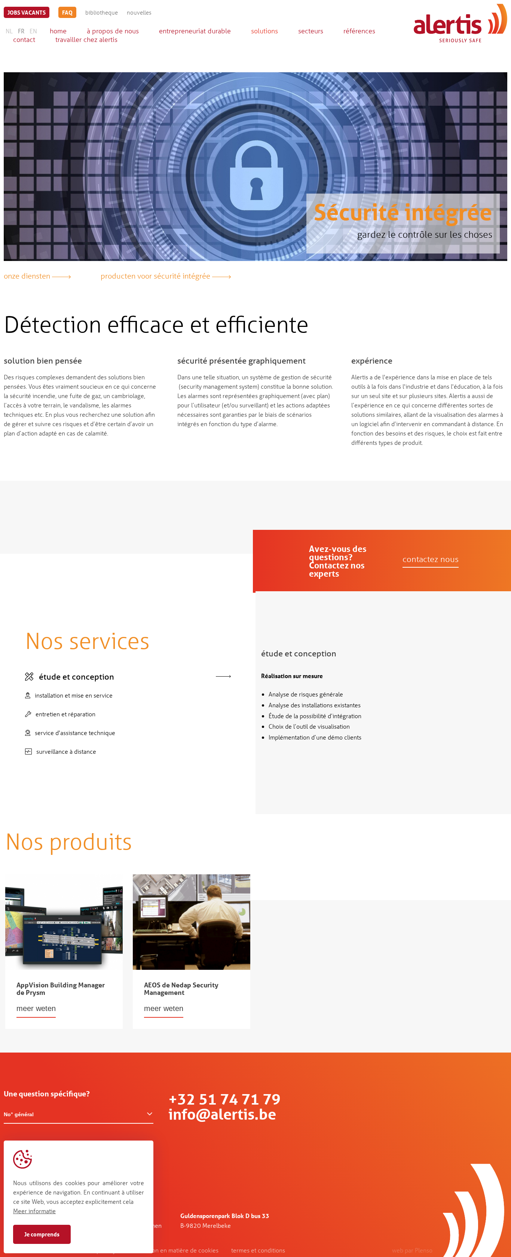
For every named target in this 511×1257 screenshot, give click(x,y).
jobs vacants (26, 12)
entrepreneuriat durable (195, 31)
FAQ (67, 12)
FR (21, 31)
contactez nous (431, 559)
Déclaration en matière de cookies (173, 1250)
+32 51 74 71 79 (224, 1099)
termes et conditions (258, 1250)
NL (9, 31)
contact (24, 39)
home (58, 31)
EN (33, 31)
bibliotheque (101, 12)
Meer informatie (34, 1211)
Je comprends (41, 1234)
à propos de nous (113, 31)
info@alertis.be (222, 1114)
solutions (264, 31)
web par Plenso (412, 1250)
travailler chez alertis (86, 39)
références (359, 31)
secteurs (310, 31)
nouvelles (139, 12)
